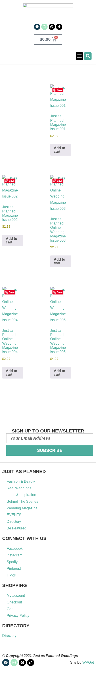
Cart (10, 609)
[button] (79, 56)
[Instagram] (44, 27)
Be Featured (16, 528)
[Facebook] (37, 27)
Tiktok (11, 575)
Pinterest (14, 568)
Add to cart (59, 149)
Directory (14, 521)
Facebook (15, 548)
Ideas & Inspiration (21, 495)
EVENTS (14, 515)
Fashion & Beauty (21, 481)
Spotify (12, 562)
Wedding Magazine (22, 508)
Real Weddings (19, 488)
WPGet (88, 662)
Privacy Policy (18, 615)
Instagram (14, 555)
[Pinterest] (52, 27)
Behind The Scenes (22, 501)
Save (60, 90)
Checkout (14, 602)
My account (16, 595)
